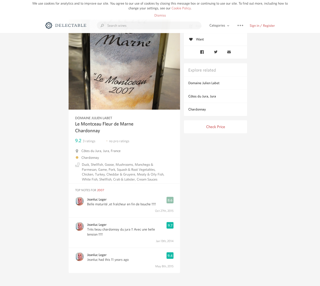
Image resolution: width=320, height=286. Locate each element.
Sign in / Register (262, 25)
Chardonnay (197, 109)
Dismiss (160, 15)
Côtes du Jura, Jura (202, 96)
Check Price (215, 126)
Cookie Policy (181, 8)
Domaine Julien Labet (203, 83)
